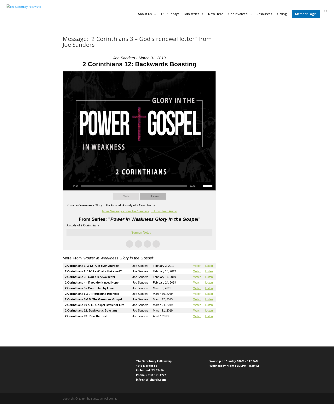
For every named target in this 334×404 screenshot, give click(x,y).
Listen (154, 196)
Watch (127, 196)
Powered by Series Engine (202, 326)
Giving (282, 14)
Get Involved (238, 14)
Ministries (191, 14)
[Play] (68, 186)
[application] (139, 186)
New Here (215, 14)
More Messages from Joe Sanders (125, 211)
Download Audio (165, 211)
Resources (264, 14)
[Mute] (200, 186)
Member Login (306, 14)
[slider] (208, 185)
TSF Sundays (170, 14)
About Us (145, 14)
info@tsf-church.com (151, 379)
